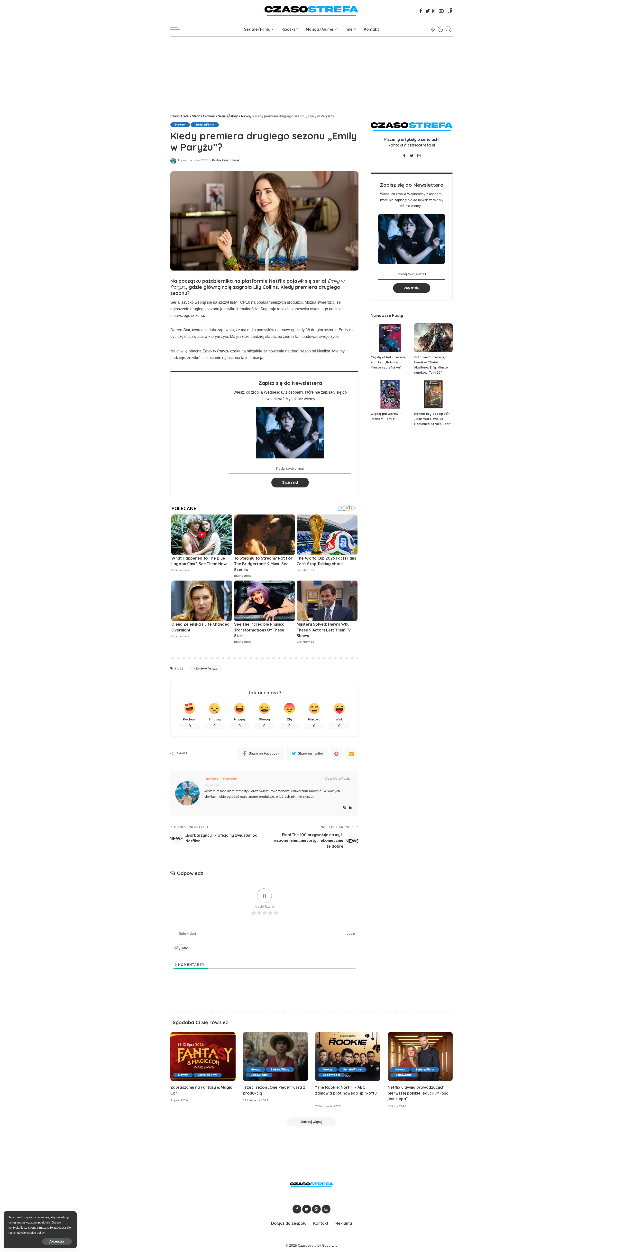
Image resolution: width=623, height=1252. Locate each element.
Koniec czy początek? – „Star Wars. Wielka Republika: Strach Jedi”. (432, 419)
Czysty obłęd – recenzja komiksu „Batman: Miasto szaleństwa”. (389, 362)
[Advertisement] (311, 73)
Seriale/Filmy (204, 124)
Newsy (180, 124)
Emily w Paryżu (207, 668)
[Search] (449, 29)
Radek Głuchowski (225, 160)
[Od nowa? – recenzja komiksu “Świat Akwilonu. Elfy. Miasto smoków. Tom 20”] (433, 337)
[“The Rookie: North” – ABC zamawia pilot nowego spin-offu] (347, 1056)
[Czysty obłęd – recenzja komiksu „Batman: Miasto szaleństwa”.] (390, 337)
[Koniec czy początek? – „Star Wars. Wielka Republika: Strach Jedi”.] (433, 394)
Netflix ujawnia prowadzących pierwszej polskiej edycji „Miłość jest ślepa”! (418, 1093)
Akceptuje (56, 1241)
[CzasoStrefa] (312, 11)
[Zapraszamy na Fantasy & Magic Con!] (203, 1056)
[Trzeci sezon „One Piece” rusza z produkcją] (275, 1056)
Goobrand (330, 1245)
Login (350, 933)
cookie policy (36, 1232)
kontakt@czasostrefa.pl (411, 145)
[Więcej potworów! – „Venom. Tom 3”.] (390, 394)
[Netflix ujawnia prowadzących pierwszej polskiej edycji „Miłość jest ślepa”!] (420, 1056)
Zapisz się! (290, 482)
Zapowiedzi (259, 1075)
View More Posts (337, 778)
